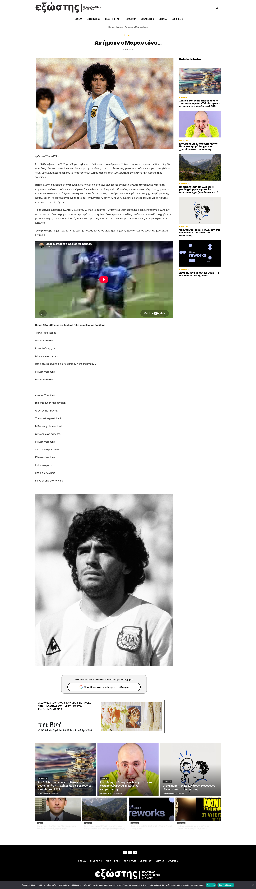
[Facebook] (125, 852)
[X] (135, 852)
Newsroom (184, 97)
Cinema (40, 823)
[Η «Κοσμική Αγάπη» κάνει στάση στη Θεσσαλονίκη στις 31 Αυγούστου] (198, 809)
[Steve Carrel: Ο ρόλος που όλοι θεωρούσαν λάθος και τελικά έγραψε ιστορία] (58, 809)
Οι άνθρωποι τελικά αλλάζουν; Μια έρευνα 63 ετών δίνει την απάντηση (200, 233)
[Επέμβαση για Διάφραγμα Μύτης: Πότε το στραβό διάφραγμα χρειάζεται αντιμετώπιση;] (200, 124)
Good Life (183, 140)
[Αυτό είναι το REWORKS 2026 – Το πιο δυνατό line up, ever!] (200, 253)
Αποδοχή (211, 885)
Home (111, 27)
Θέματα (119, 27)
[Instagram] (130, 852)
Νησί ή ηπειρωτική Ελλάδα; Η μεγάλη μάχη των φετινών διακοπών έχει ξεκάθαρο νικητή (198, 189)
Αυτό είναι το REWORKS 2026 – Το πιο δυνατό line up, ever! (199, 274)
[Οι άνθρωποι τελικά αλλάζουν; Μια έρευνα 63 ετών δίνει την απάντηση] (200, 210)
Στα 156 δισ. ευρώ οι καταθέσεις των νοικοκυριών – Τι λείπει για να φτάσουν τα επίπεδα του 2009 (199, 103)
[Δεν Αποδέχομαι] (252, 885)
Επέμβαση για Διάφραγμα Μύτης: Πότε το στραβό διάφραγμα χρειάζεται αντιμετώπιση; (198, 146)
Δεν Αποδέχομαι (226, 885)
